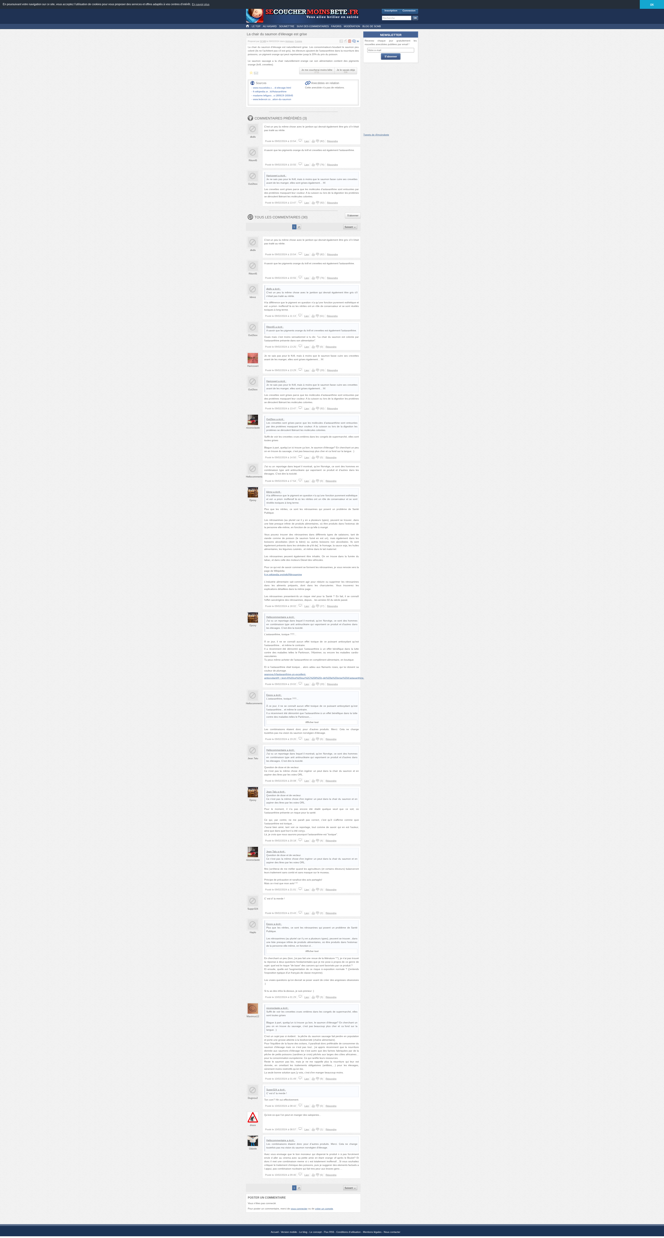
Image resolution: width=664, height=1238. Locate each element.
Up (313, 141)
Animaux (289, 41)
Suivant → (350, 226)
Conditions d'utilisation (348, 1232)
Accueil (275, 1232)
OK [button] (652, 4)
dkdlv (253, 136)
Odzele (253, 1148)
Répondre (332, 141)
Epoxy (253, 500)
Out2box (252, 183)
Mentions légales (372, 1232)
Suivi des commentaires (313, 26)
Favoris (336, 26)
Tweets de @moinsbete (376, 134)
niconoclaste (253, 427)
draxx (253, 1125)
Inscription (391, 10)
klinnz (253, 297)
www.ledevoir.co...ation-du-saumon (272, 99)
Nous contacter (392, 1232)
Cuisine (298, 41)
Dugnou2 (253, 1098)
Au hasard (270, 26)
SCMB (263, 41)
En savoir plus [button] (200, 4)
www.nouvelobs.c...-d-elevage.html (272, 87)
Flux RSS (329, 1232)
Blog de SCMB (371, 26)
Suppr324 (252, 908)
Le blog (303, 1232)
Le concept (316, 1232)
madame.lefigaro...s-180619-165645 (273, 95)
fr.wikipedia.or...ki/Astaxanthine (270, 91)
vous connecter (299, 1208)
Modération (352, 26)
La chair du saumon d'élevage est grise (277, 34)
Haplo (253, 932)
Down (317, 141)
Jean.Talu (253, 758)
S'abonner (352, 215)
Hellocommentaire (256, 476)
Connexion (409, 10)
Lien (306, 141)
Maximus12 (253, 1016)
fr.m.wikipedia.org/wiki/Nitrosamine (283, 574)
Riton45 (253, 160)
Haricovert (272, 175)
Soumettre (286, 26)
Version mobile (289, 1232)
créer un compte (324, 1208)
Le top (256, 26)
